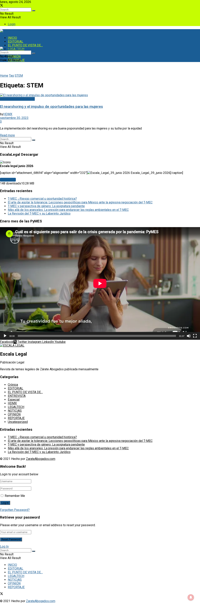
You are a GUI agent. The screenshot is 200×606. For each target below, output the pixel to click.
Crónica (13, 385)
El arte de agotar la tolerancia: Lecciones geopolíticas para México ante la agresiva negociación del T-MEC (80, 202)
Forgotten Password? (15, 510)
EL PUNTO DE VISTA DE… (25, 45)
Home (4, 75)
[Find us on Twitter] (1, 6)
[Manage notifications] (191, 597)
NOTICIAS (15, 411)
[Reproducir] (5, 336)
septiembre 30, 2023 (14, 118)
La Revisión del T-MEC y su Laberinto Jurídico (39, 213)
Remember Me (15, 496)
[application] (100, 283)
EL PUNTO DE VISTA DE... (17, 99)
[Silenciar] (189, 336)
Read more (7, 135)
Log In (4, 546)
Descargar (8, 180)
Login (11, 24)
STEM (19, 75)
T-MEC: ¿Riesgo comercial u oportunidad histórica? (42, 199)
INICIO (12, 38)
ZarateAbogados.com (40, 459)
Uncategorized (18, 422)
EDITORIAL (15, 41)
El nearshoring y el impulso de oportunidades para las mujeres (51, 106)
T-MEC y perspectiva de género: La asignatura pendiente (46, 206)
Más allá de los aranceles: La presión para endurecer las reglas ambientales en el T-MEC (68, 210)
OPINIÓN (14, 56)
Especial (14, 399)
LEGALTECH (16, 407)
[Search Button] (33, 10)
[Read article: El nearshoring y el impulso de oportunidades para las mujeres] (100, 95)
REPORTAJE (16, 418)
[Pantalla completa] (195, 336)
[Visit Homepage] (12, 31)
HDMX (7, 114)
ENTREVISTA (17, 396)
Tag (11, 75)
